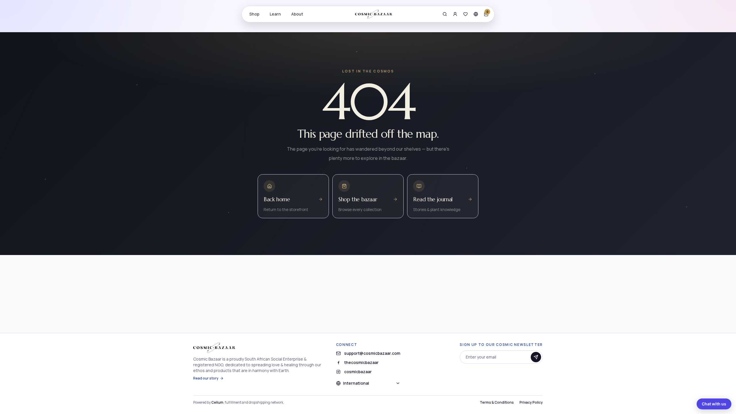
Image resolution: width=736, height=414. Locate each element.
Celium (217, 402)
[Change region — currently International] (476, 14)
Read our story (205, 378)
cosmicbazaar (358, 371)
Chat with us (714, 403)
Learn (275, 14)
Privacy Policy (531, 402)
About (297, 14)
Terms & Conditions (497, 402)
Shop (254, 14)
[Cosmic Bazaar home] (373, 14)
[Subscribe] (536, 357)
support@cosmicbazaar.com (372, 353)
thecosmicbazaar (361, 362)
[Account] (455, 14)
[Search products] (445, 14)
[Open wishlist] (465, 14)
